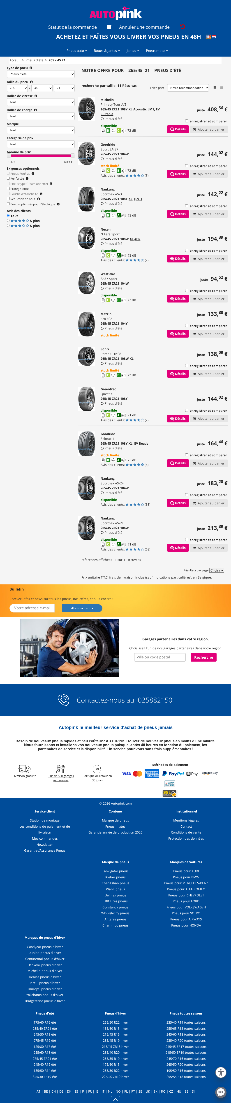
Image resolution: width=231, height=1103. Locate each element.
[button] (220, 1072)
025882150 (154, 700)
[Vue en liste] (214, 88)
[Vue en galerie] (221, 88)
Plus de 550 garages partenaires (61, 778)
